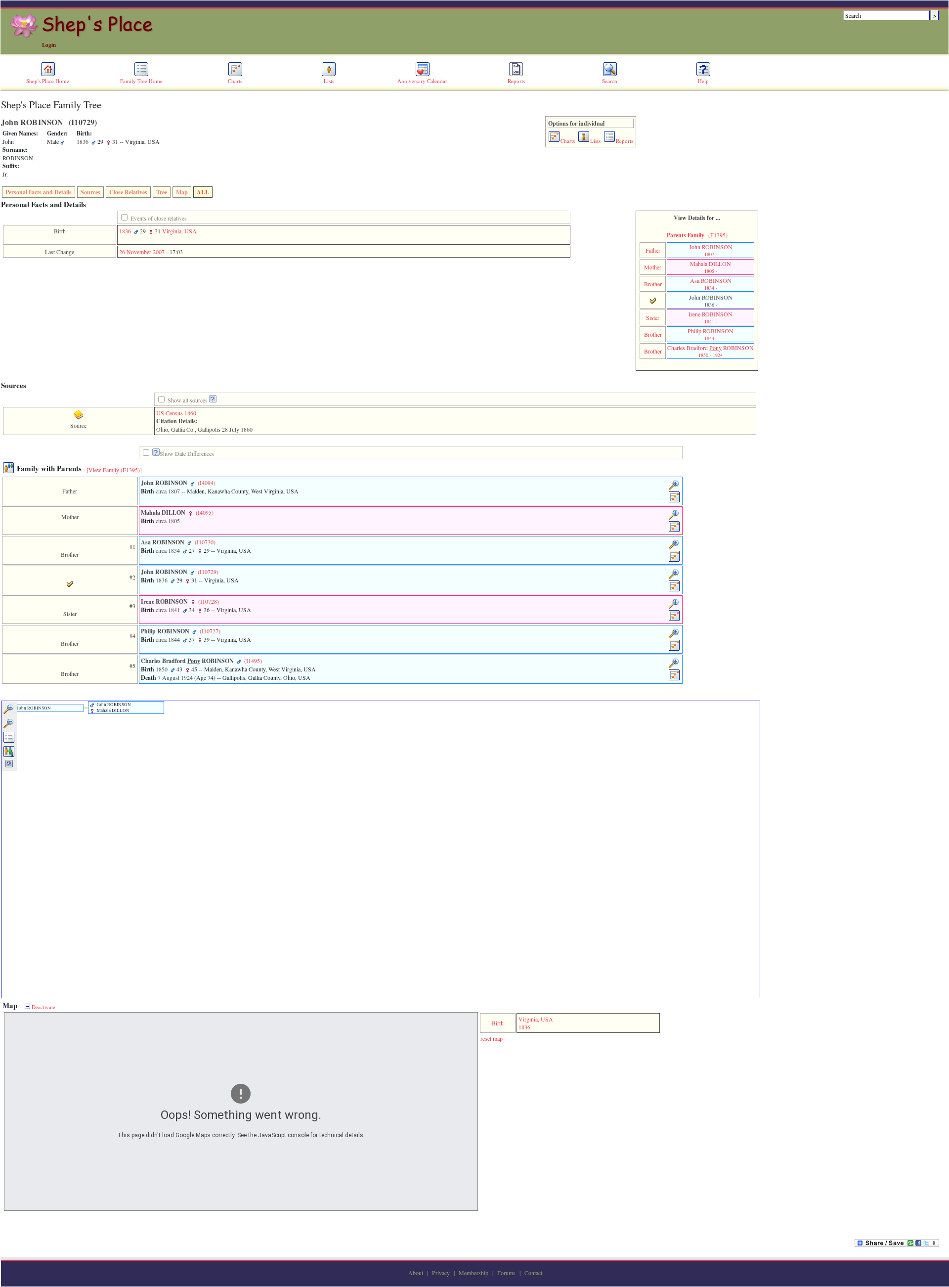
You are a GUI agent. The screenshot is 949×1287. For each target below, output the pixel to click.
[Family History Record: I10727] (674, 649)
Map (182, 192)
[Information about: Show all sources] (212, 400)
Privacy (441, 1273)
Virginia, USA (179, 231)
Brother (653, 284)
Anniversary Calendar (422, 81)
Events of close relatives (158, 218)
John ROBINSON (711, 250)
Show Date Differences (187, 453)
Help (703, 81)
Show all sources (188, 400)
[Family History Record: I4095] (674, 530)
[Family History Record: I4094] (674, 501)
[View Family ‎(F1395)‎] (114, 470)
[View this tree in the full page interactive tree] (9, 741)
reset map (491, 1038)
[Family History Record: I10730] (674, 560)
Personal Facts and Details (38, 192)
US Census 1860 (176, 413)
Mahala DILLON (710, 267)
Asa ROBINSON (711, 283)
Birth (498, 1023)
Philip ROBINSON (710, 334)
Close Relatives (128, 192)
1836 (125, 231)
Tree (161, 192)
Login (49, 45)
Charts (235, 81)
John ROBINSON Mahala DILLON (113, 707)
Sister (652, 317)
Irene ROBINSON (711, 317)
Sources (90, 192)
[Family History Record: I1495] (674, 679)
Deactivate (42, 1007)
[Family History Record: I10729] (674, 590)
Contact (533, 1273)
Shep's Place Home (47, 81)
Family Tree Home (141, 81)
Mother (652, 267)
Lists (329, 81)
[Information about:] (156, 453)
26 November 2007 (142, 252)
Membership (473, 1273)
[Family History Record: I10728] (674, 619)
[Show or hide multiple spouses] (9, 755)
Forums (506, 1273)
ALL (203, 192)
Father (653, 250)
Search (609, 81)
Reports (516, 81)
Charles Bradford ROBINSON (710, 351)
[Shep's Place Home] (83, 36)
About (415, 1273)
